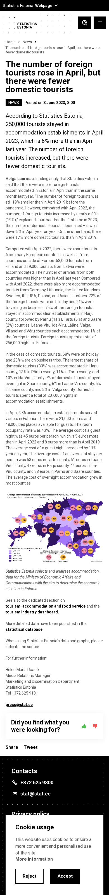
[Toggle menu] (100, 23)
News (27, 42)
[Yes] (84, 726)
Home (10, 42)
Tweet (30, 747)
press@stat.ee (19, 704)
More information (34, 859)
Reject (29, 876)
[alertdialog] (54, 855)
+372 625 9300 (36, 782)
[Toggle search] (84, 23)
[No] (95, 726)
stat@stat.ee (35, 794)
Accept (65, 876)
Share (12, 747)
